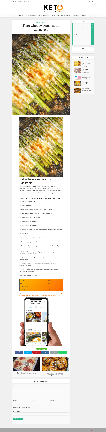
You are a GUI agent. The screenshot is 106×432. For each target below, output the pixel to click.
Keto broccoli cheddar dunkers (86, 89)
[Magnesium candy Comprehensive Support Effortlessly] (78, 63)
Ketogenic (20, 15)
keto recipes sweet (43, 15)
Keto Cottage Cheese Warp (85, 83)
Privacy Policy (20, 1)
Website (52, 400)
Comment (16, 386)
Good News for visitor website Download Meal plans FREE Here (40, 295)
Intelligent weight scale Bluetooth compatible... (87, 77)
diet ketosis (75, 15)
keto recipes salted (30, 15)
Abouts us (26, 1)
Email (34, 400)
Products (83, 15)
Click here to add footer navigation (86, 430)
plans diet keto (65, 15)
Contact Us (14, 1)
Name (15, 400)
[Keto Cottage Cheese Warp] (78, 83)
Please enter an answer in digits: (22, 407)
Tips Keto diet (55, 15)
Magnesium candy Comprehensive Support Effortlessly (87, 64)
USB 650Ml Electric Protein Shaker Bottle (86, 71)
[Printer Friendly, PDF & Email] (41, 349)
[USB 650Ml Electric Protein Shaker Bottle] (78, 70)
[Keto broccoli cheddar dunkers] (78, 90)
